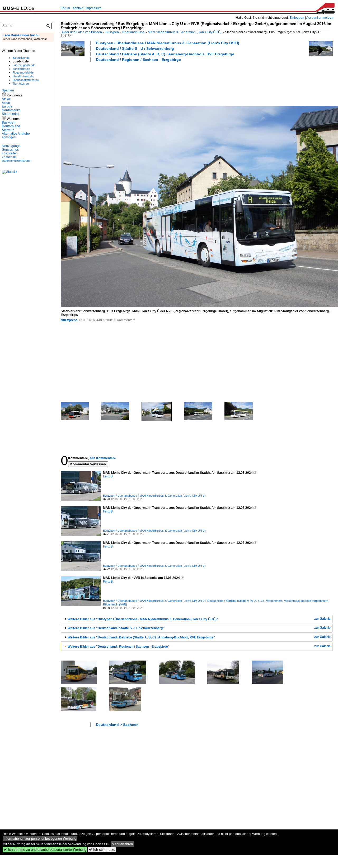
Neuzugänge (11, 146)
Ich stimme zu (102, 850)
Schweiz (8, 130)
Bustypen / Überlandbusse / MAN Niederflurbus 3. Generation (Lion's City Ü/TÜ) (167, 43)
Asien (6, 103)
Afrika (6, 99)
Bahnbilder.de (21, 57)
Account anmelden (319, 17)
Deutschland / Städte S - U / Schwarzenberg (135, 48)
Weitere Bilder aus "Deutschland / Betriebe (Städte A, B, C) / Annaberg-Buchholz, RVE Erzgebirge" (141, 637)
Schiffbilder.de (21, 68)
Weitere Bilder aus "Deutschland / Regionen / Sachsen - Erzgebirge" (119, 646)
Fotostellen (10, 153)
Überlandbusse (133, 32)
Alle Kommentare (103, 458)
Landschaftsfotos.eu (25, 79)
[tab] (197, 619)
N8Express (69, 320)
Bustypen (112, 32)
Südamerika (10, 114)
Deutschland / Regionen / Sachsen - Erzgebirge (138, 59)
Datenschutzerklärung (16, 160)
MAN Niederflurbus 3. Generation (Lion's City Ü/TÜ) (185, 32)
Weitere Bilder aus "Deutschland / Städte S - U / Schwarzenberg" (116, 628)
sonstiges (9, 137)
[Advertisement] (157, 83)
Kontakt (77, 8)
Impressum (93, 8)
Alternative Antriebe (16, 133)
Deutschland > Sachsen (117, 724)
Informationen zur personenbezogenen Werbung (39, 839)
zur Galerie (322, 619)
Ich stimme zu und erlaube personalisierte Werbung (44, 850)
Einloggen (296, 17)
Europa (7, 106)
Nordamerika (11, 110)
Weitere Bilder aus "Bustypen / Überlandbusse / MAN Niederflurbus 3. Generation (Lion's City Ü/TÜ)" (143, 619)
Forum (65, 8)
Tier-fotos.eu (20, 83)
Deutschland (11, 126)
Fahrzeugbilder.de (23, 65)
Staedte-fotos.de (23, 76)
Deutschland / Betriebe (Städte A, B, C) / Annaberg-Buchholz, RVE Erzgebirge (165, 54)
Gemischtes (10, 150)
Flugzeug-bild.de (23, 72)
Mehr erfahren (122, 844)
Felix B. (108, 476)
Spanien (8, 90)
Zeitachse (9, 157)
